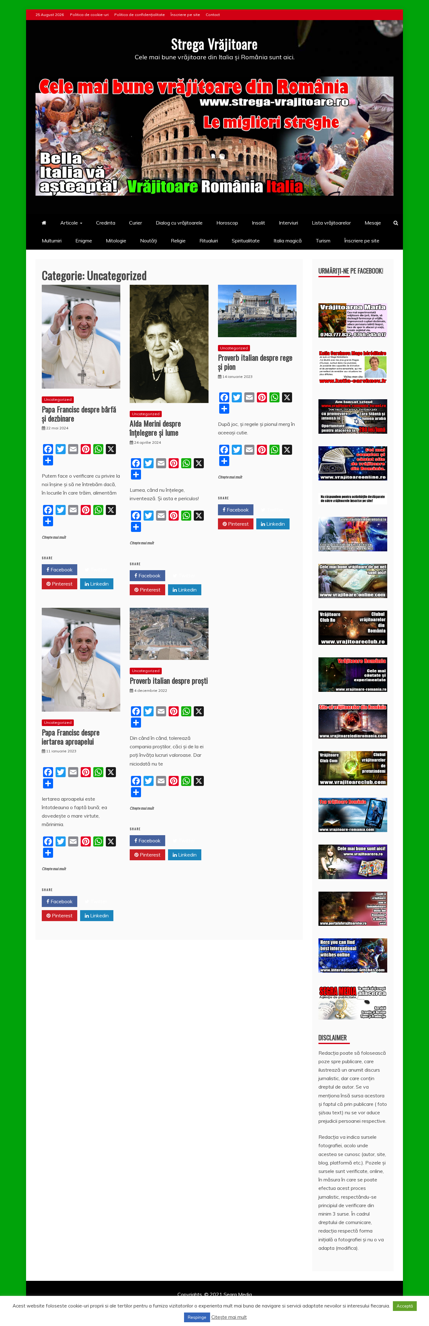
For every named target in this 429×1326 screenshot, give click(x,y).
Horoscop (227, 223)
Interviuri (288, 223)
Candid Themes (281, 1303)
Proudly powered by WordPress (166, 1303)
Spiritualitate (246, 240)
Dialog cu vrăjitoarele (179, 223)
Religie (178, 240)
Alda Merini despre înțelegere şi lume (155, 427)
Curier (135, 223)
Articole (69, 223)
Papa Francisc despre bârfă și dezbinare (79, 413)
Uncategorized (58, 399)
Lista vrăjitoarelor (331, 223)
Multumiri (52, 240)
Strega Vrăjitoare (214, 43)
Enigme (83, 240)
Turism (323, 240)
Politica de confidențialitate (139, 14)
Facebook (61, 569)
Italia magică (288, 240)
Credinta (105, 223)
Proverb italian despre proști (169, 680)
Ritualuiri (208, 240)
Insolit (258, 223)
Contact (213, 14)
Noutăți (148, 240)
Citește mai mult (54, 537)
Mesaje (373, 223)
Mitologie (116, 240)
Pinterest (62, 584)
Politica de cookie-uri (89, 14)
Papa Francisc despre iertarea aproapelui (71, 736)
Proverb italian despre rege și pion (255, 362)
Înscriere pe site (185, 14)
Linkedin (99, 584)
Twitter (98, 569)
